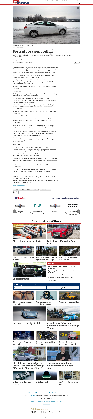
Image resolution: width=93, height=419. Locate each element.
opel (49, 189)
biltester (22, 189)
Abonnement (39, 401)
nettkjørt (43, 189)
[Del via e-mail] (79, 63)
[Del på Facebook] (75, 63)
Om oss (33, 401)
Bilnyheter (33, 3)
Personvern (46, 404)
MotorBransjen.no (65, 0)
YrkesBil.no (47, 0)
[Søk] (77, 3)
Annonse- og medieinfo (75, 0)
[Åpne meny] (80, 3)
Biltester (48, 3)
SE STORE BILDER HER (19, 174)
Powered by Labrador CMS (46, 417)
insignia (29, 189)
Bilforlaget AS (33, 395)
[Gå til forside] (21, 2)
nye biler (16, 189)
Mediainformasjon (49, 401)
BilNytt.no (53, 0)
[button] (14, 211)
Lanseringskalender (41, 3)
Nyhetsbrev (59, 401)
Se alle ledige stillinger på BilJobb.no (46, 221)
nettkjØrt (36, 189)
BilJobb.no (58, 0)
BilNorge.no (31, 392)
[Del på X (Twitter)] (77, 63)
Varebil (54, 3)
